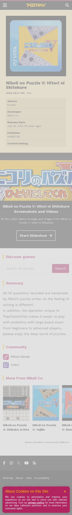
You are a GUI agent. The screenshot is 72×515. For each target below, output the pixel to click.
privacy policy (36, 502)
